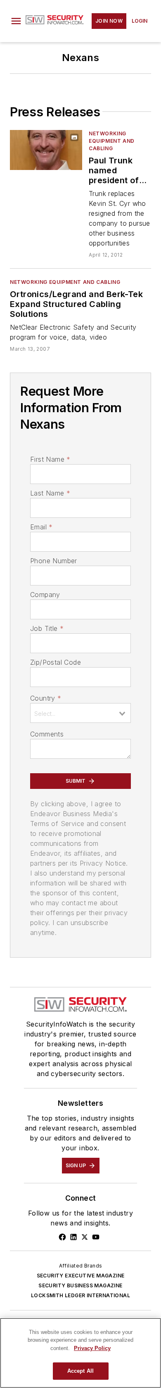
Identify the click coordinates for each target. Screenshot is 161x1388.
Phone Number (53, 561)
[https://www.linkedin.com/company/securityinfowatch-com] (73, 1237)
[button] (16, 21)
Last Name (50, 493)
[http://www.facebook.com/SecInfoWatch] (62, 1237)
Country (45, 698)
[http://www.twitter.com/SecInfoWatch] (84, 1237)
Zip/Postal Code (55, 662)
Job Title (47, 628)
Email (41, 527)
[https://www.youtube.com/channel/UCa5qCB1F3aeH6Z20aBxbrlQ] (96, 1237)
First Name (50, 459)
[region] (80, 1353)
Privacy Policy (92, 1348)
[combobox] (80, 713)
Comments (47, 734)
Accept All (80, 1371)
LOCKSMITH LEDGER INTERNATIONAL (80, 1295)
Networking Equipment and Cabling (112, 140)
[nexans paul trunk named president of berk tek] (46, 150)
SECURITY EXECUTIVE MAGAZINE (81, 1275)
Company (45, 594)
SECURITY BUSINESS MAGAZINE (80, 1285)
